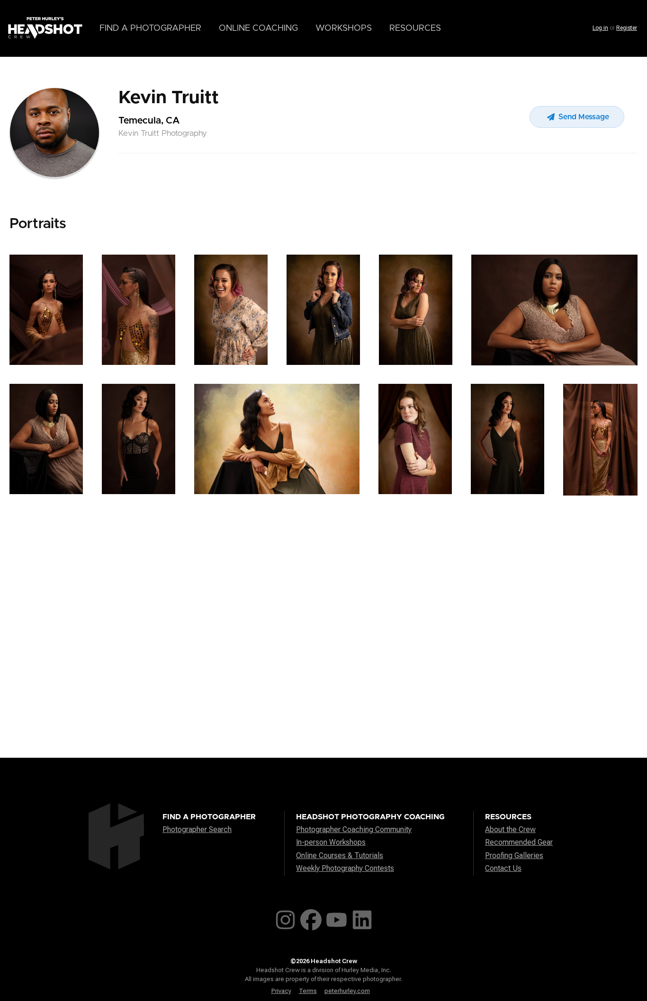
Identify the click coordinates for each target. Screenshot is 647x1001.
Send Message (583, 117)
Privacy (281, 990)
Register (626, 28)
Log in (600, 28)
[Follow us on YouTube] (336, 917)
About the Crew (510, 829)
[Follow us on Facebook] (311, 917)
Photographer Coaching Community (354, 829)
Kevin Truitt (168, 98)
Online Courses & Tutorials (339, 855)
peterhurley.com (347, 990)
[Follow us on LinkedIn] (362, 917)
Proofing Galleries (514, 855)
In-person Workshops (331, 842)
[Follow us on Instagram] (285, 917)
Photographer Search (197, 829)
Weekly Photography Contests (345, 868)
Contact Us (503, 868)
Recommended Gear (519, 842)
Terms (308, 990)
